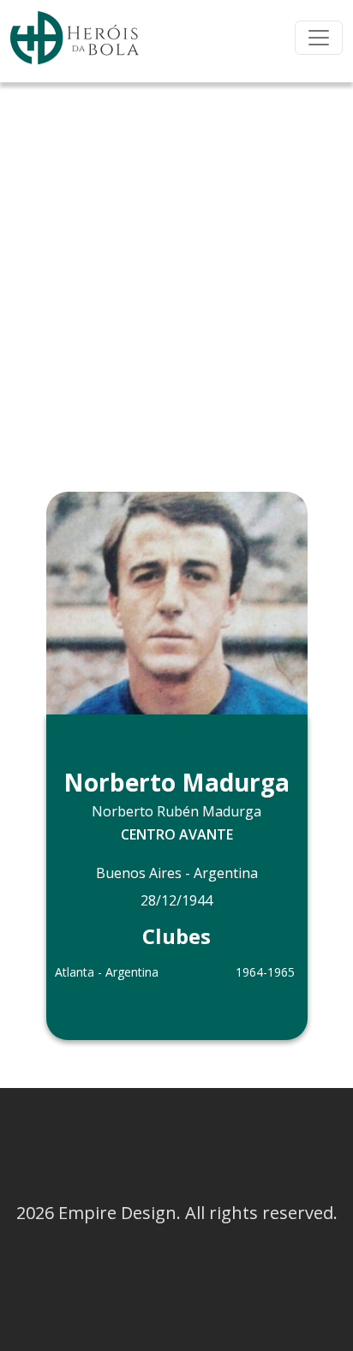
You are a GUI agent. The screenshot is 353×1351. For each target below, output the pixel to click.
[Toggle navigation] (319, 38)
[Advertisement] (176, 267)
